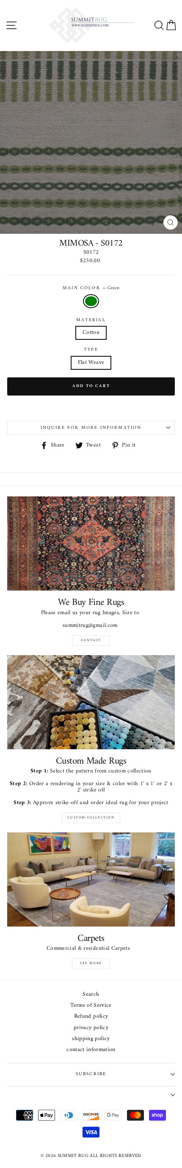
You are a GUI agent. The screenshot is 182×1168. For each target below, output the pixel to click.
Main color (91, 288)
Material (90, 320)
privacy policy (91, 1028)
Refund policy (91, 1017)
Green (91, 301)
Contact (91, 640)
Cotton (91, 333)
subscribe (91, 1074)
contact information (90, 1050)
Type (91, 349)
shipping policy (91, 1039)
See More (91, 963)
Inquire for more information (91, 428)
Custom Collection (90, 818)
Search (91, 995)
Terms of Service (90, 1006)
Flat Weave (91, 363)
